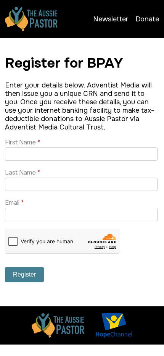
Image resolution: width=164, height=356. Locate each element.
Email (14, 203)
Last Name (22, 172)
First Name (22, 142)
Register (24, 274)
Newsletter (111, 19)
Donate (147, 19)
